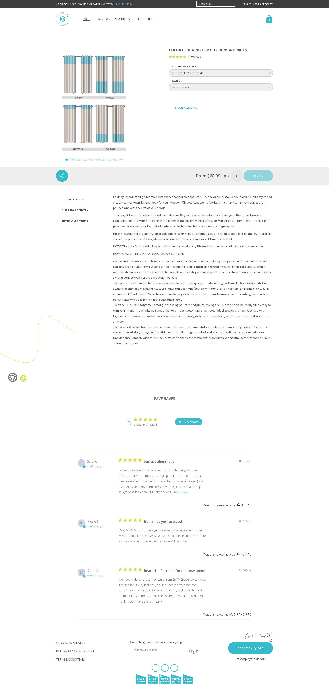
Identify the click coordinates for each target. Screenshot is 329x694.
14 (111, 160)
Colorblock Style (184, 66)
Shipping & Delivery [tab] (75, 210)
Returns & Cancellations (75, 651)
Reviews (104, 19)
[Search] (238, 3)
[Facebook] (155, 668)
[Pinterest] (165, 668)
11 (101, 160)
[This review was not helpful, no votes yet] (247, 505)
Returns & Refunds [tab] (75, 221)
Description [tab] (75, 199)
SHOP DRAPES (123, 4)
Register (268, 4)
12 (104, 160)
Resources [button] (122, 19)
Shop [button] (86, 19)
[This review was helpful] (238, 505)
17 (121, 160)
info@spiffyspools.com (251, 659)
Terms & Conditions (71, 659)
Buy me (258, 175)
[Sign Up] (193, 651)
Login (256, 4)
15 (114, 160)
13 (108, 160)
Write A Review (188, 421)
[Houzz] (174, 668)
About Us (144, 19)
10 (97, 160)
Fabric (176, 80)
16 (118, 160)
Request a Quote (250, 648)
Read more (180, 492)
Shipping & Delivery (70, 643)
